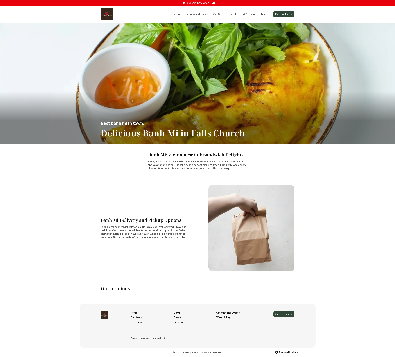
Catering (178, 322)
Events (234, 14)
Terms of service (140, 338)
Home (134, 312)
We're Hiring (249, 14)
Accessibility (159, 338)
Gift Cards (136, 322)
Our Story (219, 14)
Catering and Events (196, 14)
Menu (176, 14)
